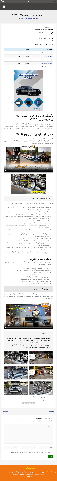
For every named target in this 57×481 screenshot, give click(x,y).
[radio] (34, 403)
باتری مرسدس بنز (23, 18)
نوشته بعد (5, 411)
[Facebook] (55, 1)
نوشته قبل (52, 411)
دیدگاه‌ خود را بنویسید (33, 18)
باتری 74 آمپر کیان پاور (46, 52)
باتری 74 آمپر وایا (48, 59)
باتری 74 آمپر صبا (48, 56)
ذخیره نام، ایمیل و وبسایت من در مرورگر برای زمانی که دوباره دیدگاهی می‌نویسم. (31, 452)
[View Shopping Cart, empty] (3, 1)
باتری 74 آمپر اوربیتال (47, 66)
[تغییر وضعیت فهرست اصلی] (3, 6)
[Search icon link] (28, 1)
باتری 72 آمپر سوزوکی (46, 63)
